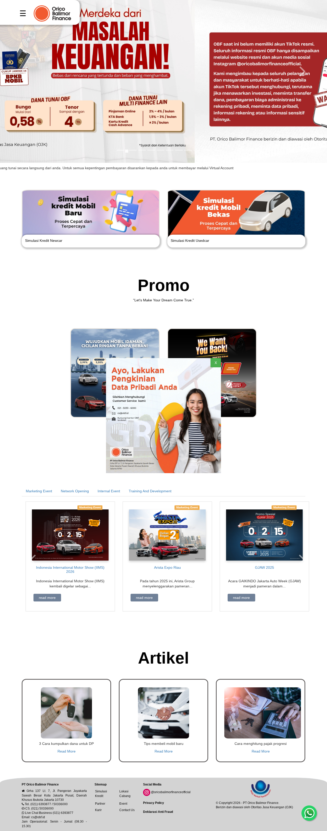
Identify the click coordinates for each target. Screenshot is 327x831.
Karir (98, 810)
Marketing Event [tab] (39, 491)
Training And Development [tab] (150, 491)
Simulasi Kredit (101, 794)
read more (47, 598)
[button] (33, 559)
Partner (100, 803)
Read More (66, 751)
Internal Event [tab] (109, 491)
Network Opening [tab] (75, 491)
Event (123, 803)
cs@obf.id (38, 817)
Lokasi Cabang (125, 794)
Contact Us (127, 810)
